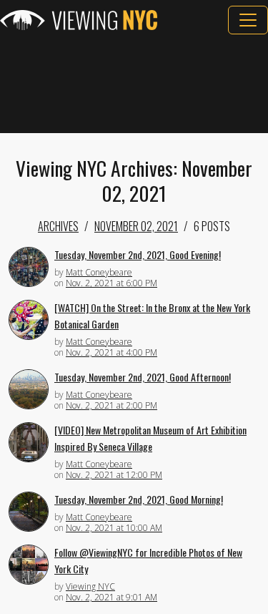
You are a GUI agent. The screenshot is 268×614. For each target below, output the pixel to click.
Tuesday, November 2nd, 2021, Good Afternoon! (142, 376)
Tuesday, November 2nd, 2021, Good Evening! (137, 254)
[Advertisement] (134, 84)
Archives (58, 226)
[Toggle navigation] (248, 20)
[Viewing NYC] (78, 20)
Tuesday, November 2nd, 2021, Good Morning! (138, 499)
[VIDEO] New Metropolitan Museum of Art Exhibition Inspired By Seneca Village (150, 438)
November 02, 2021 (136, 226)
